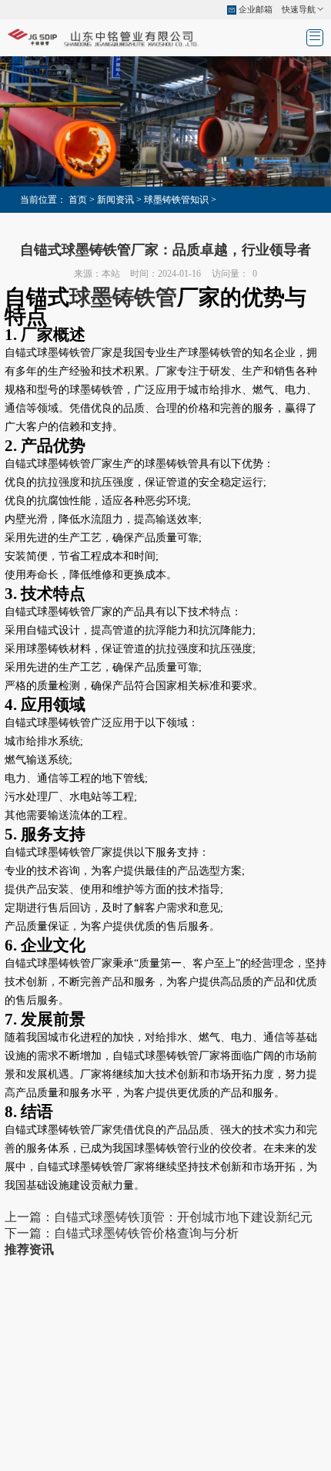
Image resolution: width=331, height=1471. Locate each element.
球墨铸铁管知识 (176, 199)
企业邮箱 (255, 9)
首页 (78, 199)
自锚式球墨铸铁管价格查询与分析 (146, 1233)
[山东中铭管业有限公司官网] (104, 36)
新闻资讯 (115, 199)
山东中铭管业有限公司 (165, 1377)
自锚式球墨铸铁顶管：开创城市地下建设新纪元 (183, 1217)
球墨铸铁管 (123, 297)
